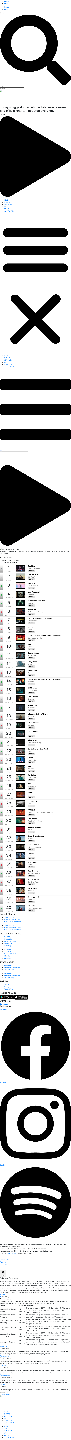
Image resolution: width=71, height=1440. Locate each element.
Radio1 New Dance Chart (12, 922)
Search (2, 13)
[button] (35, 284)
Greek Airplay (8, 965)
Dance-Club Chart (10, 941)
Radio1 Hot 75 (9, 917)
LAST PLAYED (9, 211)
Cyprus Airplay (9, 969)
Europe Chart (8, 939)
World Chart (8, 937)
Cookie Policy (11, 1253)
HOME (6, 200)
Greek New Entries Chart (12, 967)
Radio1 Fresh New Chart (12, 919)
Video (32, 570)
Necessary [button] (3, 1294)
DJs (5, 207)
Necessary (5, 1297)
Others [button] (2, 1385)
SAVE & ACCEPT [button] (6, 1394)
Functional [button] (3, 1346)
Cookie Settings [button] (5, 1260)
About (6, 3)
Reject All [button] (3, 1264)
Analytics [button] (3, 1365)
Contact (6, 1)
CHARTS (7, 202)
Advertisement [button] (5, 1375)
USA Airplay (8, 943)
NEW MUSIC (8, 204)
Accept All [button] (3, 1262)
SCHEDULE (8, 209)
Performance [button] (4, 1356)
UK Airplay (7, 946)
